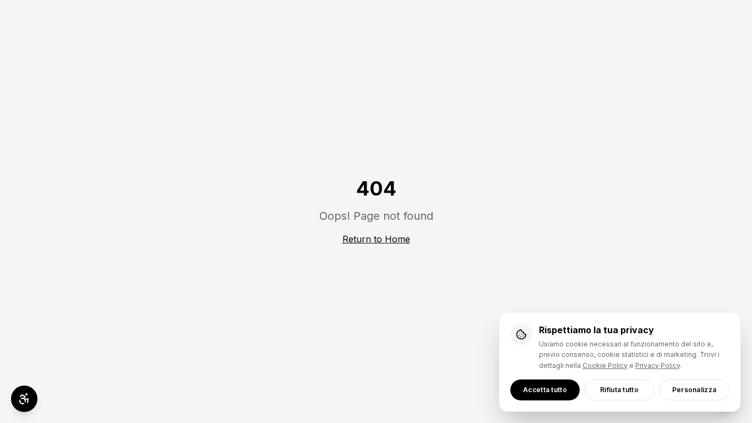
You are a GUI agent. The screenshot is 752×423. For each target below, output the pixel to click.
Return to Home (376, 239)
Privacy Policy (657, 365)
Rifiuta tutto (619, 390)
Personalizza (694, 390)
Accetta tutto (545, 390)
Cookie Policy (605, 365)
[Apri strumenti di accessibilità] (24, 399)
